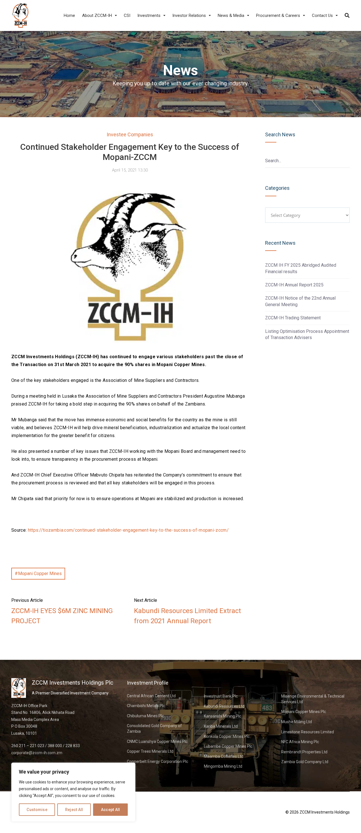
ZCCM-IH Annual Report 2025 (294, 285)
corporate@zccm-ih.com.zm (36, 752)
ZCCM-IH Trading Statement (293, 317)
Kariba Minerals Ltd (221, 726)
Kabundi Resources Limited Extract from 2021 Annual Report (187, 616)
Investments (148, 15)
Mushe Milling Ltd (296, 722)
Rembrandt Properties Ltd (304, 752)
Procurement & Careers (278, 15)
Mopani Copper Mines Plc (303, 711)
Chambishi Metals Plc (146, 705)
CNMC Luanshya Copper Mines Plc (157, 741)
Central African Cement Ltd (151, 696)
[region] (73, 792)
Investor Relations (189, 15)
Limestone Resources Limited (307, 732)
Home (69, 15)
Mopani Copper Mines (40, 573)
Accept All (110, 809)
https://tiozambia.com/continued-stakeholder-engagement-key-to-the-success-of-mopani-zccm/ (128, 530)
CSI (127, 15)
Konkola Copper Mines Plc (227, 736)
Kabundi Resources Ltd (224, 706)
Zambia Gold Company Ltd (304, 762)
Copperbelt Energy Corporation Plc (157, 761)
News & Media (231, 15)
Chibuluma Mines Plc (145, 716)
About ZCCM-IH (97, 15)
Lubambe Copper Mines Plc (228, 746)
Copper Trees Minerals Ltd (150, 751)
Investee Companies (130, 134)
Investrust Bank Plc (221, 696)
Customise (37, 809)
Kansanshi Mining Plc (222, 716)
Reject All (74, 809)
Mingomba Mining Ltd (223, 766)
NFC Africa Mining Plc (300, 742)
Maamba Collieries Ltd (223, 756)
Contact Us (322, 15)
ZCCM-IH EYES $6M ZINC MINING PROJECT (62, 616)
